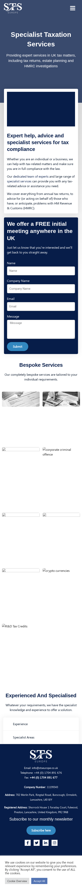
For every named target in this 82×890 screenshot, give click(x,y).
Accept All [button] (39, 881)
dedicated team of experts (31, 176)
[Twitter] (37, 843)
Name (11, 263)
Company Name (18, 281)
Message (13, 316)
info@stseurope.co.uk (45, 768)
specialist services (19, 181)
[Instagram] (55, 843)
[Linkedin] (46, 843)
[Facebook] (28, 843)
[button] (41, 724)
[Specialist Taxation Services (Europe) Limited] (13, 8)
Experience (20, 724)
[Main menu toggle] (72, 8)
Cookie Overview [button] (17, 881)
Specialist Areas (23, 737)
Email (11, 298)
